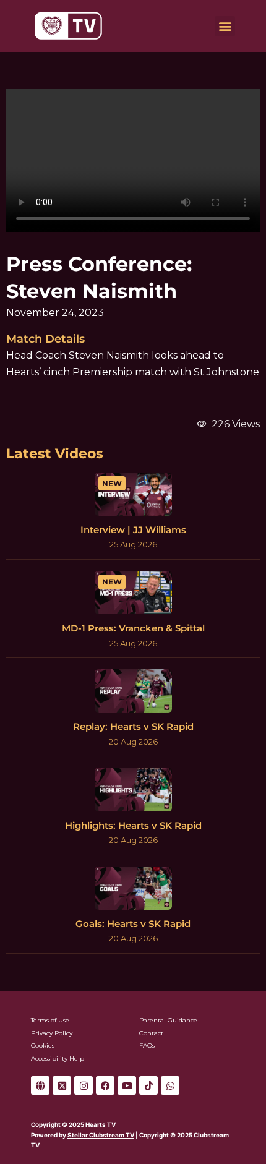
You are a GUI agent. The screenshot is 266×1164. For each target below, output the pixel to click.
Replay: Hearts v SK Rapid (133, 726)
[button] (225, 26)
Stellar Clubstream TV (100, 1135)
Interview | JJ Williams (133, 530)
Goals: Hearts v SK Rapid (133, 924)
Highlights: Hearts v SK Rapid (133, 825)
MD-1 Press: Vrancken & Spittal (133, 628)
